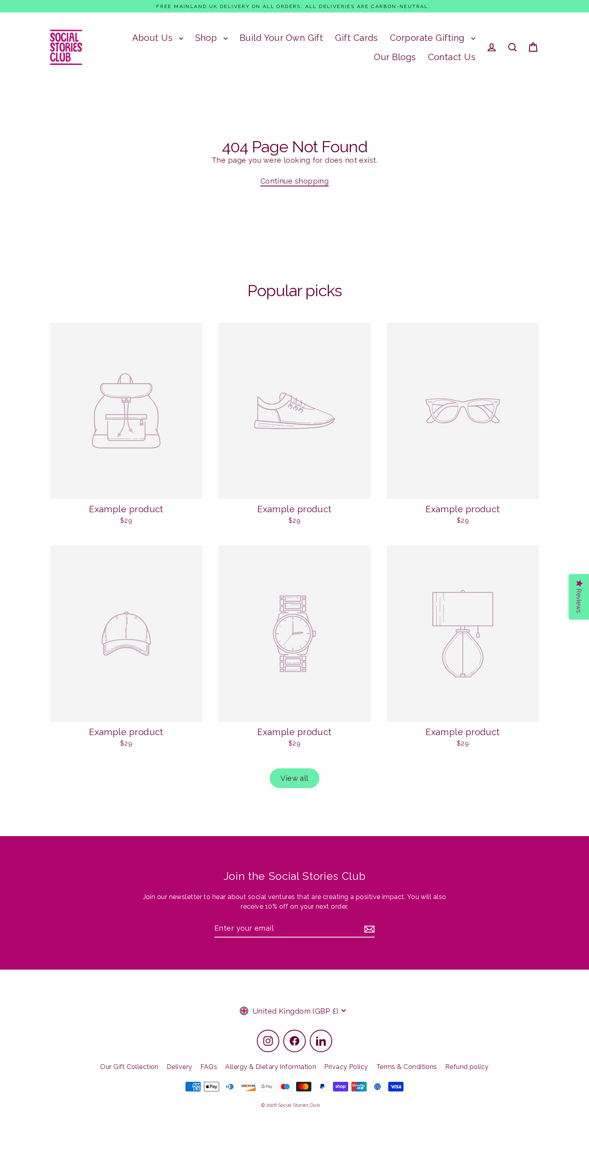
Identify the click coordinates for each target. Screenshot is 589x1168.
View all (294, 778)
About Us (153, 37)
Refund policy (467, 1067)
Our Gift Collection (129, 1067)
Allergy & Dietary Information (270, 1067)
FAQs (209, 1067)
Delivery (179, 1067)
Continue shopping (294, 181)
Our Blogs (395, 57)
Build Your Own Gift (281, 37)
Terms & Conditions (406, 1067)
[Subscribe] (368, 928)
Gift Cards (356, 37)
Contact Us (452, 57)
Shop (207, 37)
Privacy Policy (346, 1067)
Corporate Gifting (428, 37)
